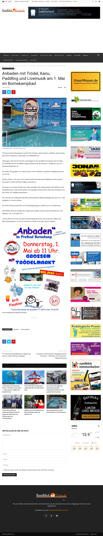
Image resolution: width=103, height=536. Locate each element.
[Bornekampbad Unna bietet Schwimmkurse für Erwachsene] (57, 401)
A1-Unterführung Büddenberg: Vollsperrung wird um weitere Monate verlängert (16, 355)
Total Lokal (14, 55)
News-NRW (77, 55)
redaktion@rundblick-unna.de (58, 510)
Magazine (85, 55)
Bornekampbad (25, 329)
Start (3, 65)
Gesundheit (34, 55)
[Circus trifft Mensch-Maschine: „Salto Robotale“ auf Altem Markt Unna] (34, 377)
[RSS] (95, 1)
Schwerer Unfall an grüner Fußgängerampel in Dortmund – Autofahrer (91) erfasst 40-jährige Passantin (52, 356)
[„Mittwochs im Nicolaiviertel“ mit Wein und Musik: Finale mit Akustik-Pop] (34, 401)
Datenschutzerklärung (65, 1)
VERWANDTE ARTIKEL (25, 366)
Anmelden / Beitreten (38, 1)
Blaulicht (24, 55)
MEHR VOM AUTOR (45, 366)
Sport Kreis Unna (59, 55)
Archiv (75, 1)
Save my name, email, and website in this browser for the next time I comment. (29, 470)
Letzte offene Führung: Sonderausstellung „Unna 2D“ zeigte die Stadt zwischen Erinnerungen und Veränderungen (11, 414)
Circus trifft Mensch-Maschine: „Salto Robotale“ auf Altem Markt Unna (34, 388)
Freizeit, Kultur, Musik (46, 55)
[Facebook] (92, 1)
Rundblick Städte (8, 60)
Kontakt (47, 1)
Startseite (6, 55)
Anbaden (16, 329)
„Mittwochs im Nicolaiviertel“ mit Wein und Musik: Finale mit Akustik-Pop (34, 412)
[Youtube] (99, 1)
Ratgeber (69, 55)
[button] (98, 55)
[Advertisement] (51, 38)
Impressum (54, 1)
